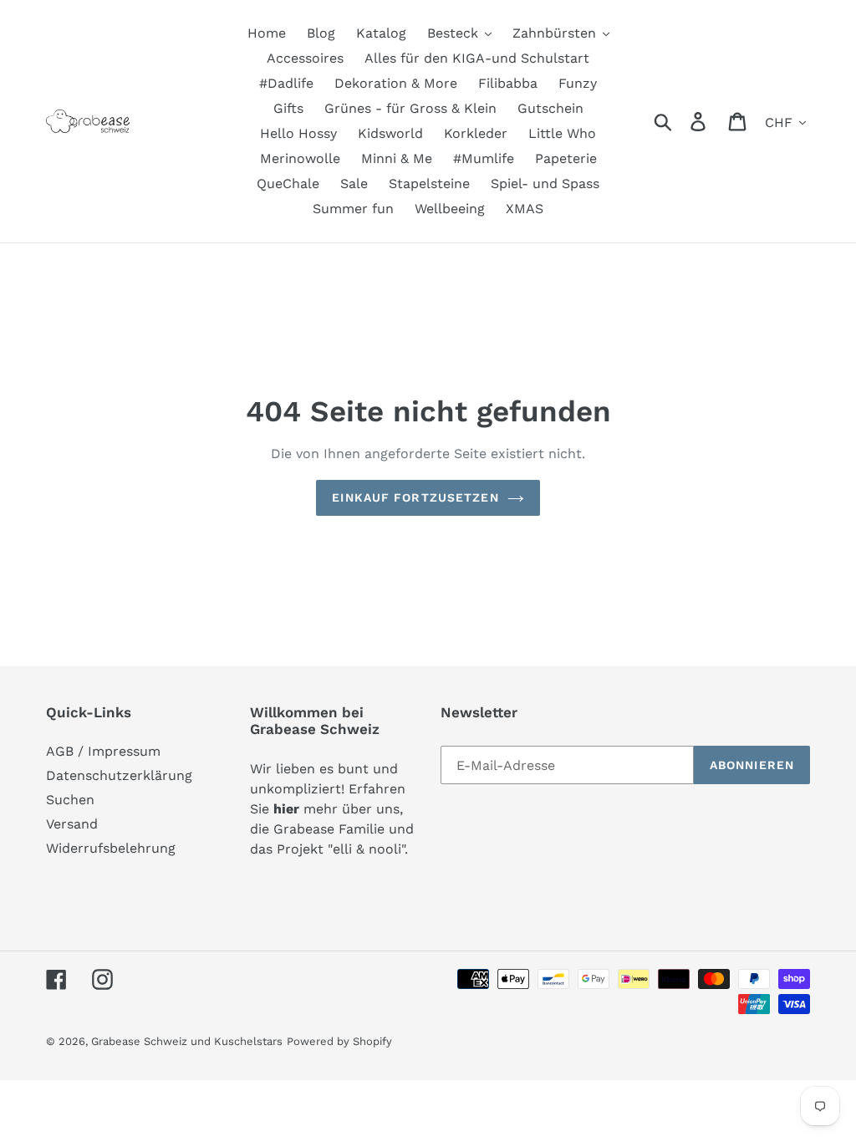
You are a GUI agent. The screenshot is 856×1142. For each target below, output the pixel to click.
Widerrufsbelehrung (111, 848)
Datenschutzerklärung (119, 775)
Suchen (70, 800)
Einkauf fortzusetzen (415, 497)
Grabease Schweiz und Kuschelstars (187, 1041)
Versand (72, 824)
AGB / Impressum (103, 751)
